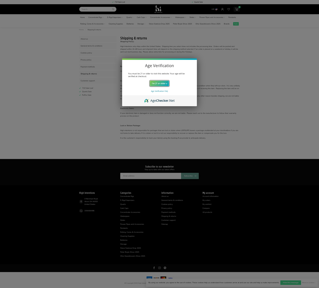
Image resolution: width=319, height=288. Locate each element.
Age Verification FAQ (159, 91)
